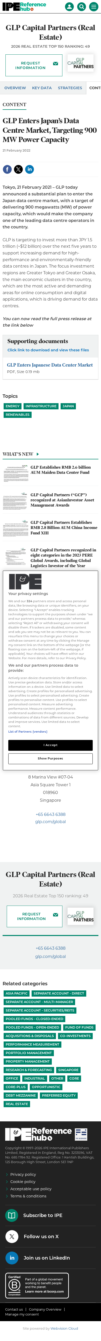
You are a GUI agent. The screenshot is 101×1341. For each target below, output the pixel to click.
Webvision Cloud (64, 1328)
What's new (18, 454)
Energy (12, 406)
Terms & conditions (28, 1196)
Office (12, 1078)
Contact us (14, 1309)
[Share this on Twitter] (18, 169)
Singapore (68, 1070)
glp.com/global (50, 821)
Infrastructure (41, 406)
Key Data (42, 88)
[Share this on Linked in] (29, 169)
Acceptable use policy (31, 1189)
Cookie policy (22, 1181)
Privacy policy (23, 1174)
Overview (15, 88)
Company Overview (45, 1309)
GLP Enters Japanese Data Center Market (50, 365)
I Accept (51, 745)
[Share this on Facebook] (7, 169)
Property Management (28, 1061)
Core (74, 1078)
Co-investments (75, 1036)
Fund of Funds (79, 1027)
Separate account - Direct (59, 993)
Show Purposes (50, 758)
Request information (30, 65)
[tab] (50, 455)
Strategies (70, 88)
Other (57, 1078)
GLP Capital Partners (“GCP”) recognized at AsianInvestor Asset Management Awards (62, 500)
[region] (51, 670)
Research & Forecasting (29, 1070)
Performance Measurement (32, 1044)
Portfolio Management (29, 1053)
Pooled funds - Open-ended (32, 1027)
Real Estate (17, 1104)
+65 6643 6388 (51, 814)
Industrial (34, 1078)
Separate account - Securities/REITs (40, 1010)
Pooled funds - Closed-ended (34, 1019)
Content (14, 104)
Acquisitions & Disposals (30, 1036)
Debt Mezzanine (21, 1095)
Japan (68, 406)
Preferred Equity (59, 1095)
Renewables (18, 415)
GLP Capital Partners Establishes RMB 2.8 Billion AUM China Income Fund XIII (64, 528)
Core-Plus (16, 1087)
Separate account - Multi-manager (39, 1002)
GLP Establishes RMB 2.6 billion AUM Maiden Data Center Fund (61, 470)
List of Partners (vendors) (27, 732)
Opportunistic (46, 1087)
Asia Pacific (16, 993)
